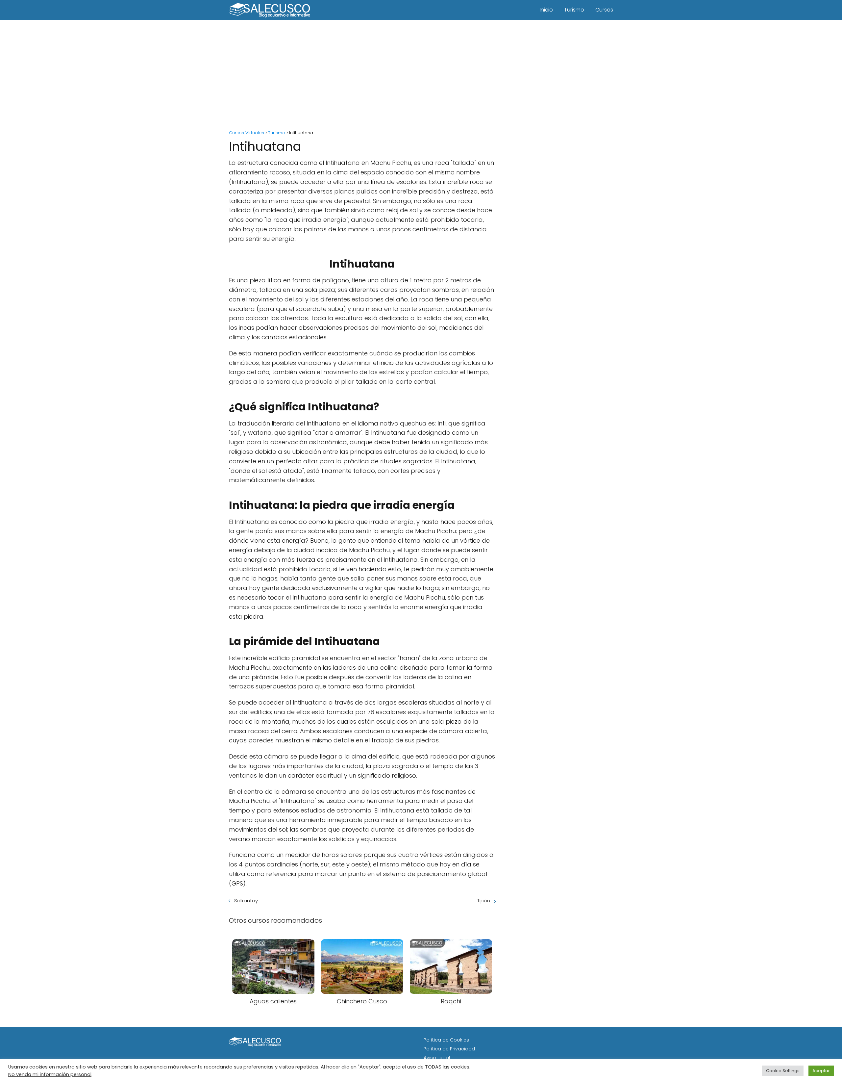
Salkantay (246, 900)
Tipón (483, 900)
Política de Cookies (446, 1040)
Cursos (604, 9)
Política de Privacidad (449, 1048)
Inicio (546, 9)
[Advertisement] (421, 76)
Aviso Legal (437, 1057)
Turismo (574, 9)
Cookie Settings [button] (783, 1071)
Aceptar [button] (821, 1071)
